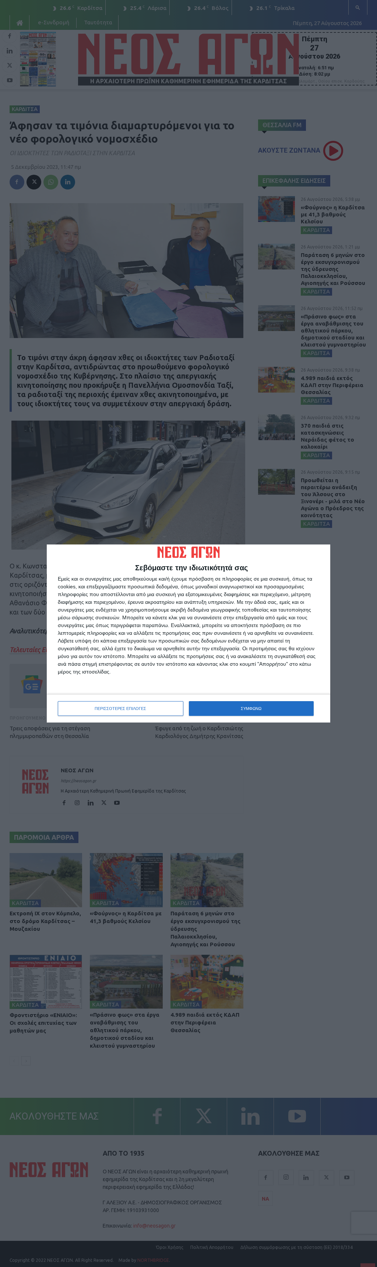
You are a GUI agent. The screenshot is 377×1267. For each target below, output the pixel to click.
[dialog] (188, 633)
